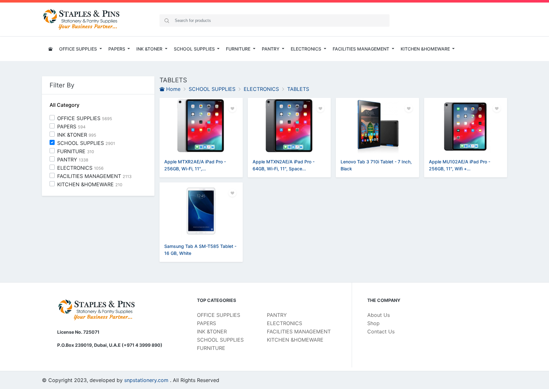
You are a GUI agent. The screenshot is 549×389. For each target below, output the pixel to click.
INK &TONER (76, 135)
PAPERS (71, 126)
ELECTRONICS (80, 168)
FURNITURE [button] (239, 48)
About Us (378, 315)
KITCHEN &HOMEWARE (89, 184)
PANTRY (72, 159)
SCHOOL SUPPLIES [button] (195, 48)
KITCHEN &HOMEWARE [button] (426, 48)
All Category (64, 105)
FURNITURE (75, 151)
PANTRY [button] (271, 48)
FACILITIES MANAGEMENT (94, 176)
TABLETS (298, 89)
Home (172, 89)
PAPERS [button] (117, 48)
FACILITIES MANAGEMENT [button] (361, 48)
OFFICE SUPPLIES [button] (78, 48)
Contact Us (381, 331)
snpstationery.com (146, 380)
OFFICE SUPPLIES (84, 118)
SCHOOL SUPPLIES (86, 143)
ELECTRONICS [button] (306, 48)
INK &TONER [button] (150, 48)
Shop (373, 323)
